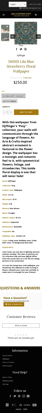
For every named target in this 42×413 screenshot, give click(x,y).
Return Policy (7, 377)
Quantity (6, 107)
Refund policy (7, 366)
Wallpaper (5, 359)
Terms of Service (8, 362)
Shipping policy (7, 381)
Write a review (21, 325)
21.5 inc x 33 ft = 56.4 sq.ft (13, 96)
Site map (5, 384)
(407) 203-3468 (34, 4)
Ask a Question (14, 304)
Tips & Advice (7, 355)
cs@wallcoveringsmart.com (30, 8)
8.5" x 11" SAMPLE (9, 101)
